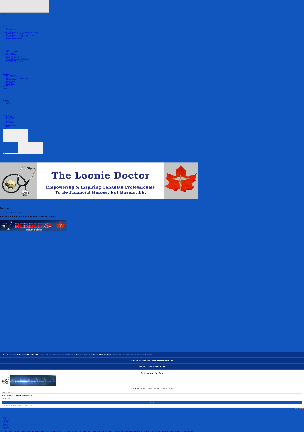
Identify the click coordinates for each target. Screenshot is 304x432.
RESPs (8, 127)
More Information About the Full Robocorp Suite (152, 366)
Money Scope (6, 86)
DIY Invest (6, 50)
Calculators (6, 115)
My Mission (9, 31)
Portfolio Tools (10, 124)
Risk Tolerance (10, 122)
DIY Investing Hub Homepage (14, 51)
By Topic (8, 102)
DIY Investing (9, 85)
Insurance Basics (10, 81)
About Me (8, 28)
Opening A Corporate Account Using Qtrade (17, 59)
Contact (5, 128)
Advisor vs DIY (10, 121)
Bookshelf (5, 88)
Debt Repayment (10, 118)
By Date (8, 103)
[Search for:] (10, 153)
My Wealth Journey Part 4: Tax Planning (16, 36)
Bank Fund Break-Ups (12, 60)
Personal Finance (10, 117)
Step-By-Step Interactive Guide (14, 57)
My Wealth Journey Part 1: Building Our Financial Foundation (22, 32)
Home (4, 14)
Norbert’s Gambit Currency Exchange (15, 61)
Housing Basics (10, 82)
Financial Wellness (11, 75)
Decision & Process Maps (12, 56)
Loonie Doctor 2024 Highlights (14, 38)
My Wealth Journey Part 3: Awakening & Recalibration (20, 35)
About (4, 26)
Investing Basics (10, 84)
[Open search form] (15, 135)
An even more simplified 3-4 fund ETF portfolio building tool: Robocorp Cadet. (152, 360)
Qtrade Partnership (11, 54)
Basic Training (10, 53)
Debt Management (11, 79)
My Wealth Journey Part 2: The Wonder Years (17, 34)
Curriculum (6, 74)
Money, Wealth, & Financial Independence (17, 76)
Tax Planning (9, 119)
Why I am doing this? (11, 29)
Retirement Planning (11, 125)
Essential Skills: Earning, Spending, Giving (17, 78)
